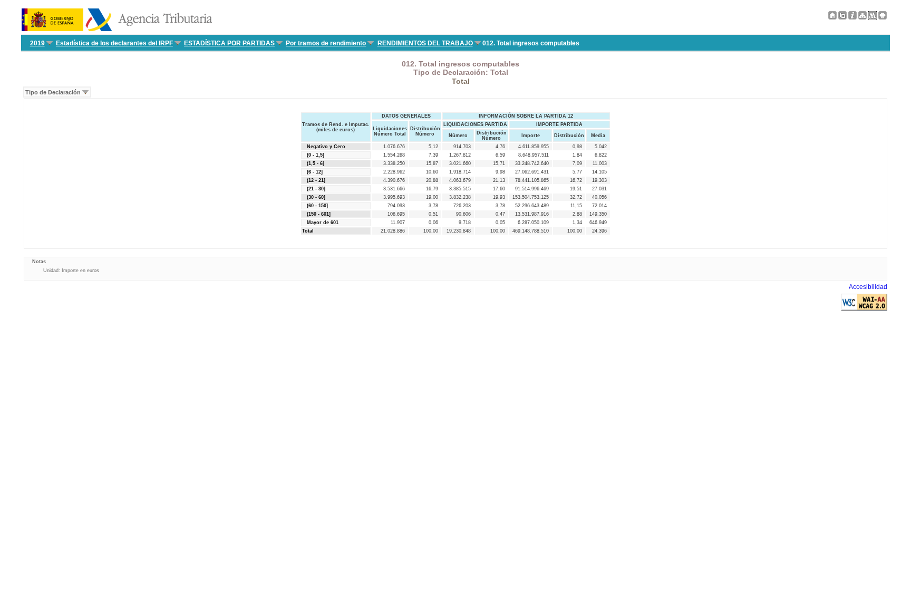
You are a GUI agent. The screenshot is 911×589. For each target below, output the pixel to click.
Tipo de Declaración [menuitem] (53, 92)
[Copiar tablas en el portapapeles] (842, 17)
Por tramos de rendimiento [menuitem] (326, 43)
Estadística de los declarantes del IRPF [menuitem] (114, 43)
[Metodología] (852, 17)
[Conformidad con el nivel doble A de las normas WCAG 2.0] (864, 308)
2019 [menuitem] (37, 43)
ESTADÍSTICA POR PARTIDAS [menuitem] (229, 43)
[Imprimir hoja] (882, 17)
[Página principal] (832, 17)
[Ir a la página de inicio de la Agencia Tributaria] (117, 29)
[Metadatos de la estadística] (872, 17)
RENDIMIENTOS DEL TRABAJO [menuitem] (425, 43)
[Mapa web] (862, 17)
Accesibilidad (868, 287)
